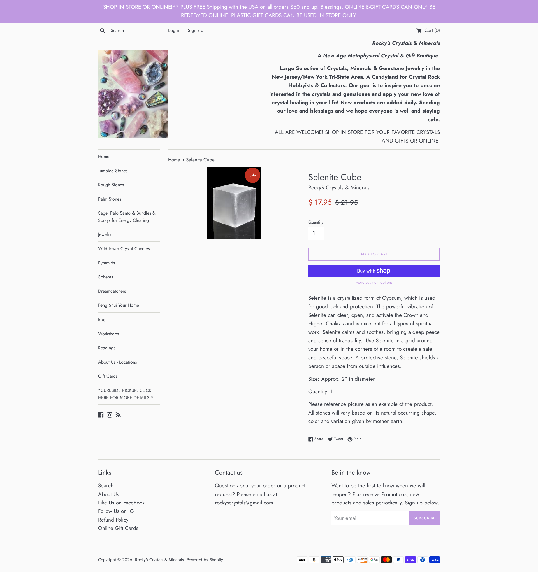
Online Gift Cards (118, 528)
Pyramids (106, 263)
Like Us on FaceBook (121, 502)
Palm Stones (109, 199)
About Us (108, 494)
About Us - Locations (117, 362)
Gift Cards (107, 376)
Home (103, 156)
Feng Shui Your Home (118, 305)
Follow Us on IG (116, 511)
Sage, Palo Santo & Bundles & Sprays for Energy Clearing (127, 217)
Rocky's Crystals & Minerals (159, 560)
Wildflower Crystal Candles (124, 248)
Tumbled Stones (112, 171)
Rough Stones (111, 185)
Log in (174, 30)
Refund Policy (113, 520)
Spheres (105, 277)
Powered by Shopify (205, 560)
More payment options (374, 282)
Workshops (108, 334)
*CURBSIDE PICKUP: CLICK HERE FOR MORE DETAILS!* (125, 394)
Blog (102, 319)
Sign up (195, 30)
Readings (106, 348)
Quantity (315, 222)
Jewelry (104, 234)
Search (105, 485)
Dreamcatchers (112, 291)
